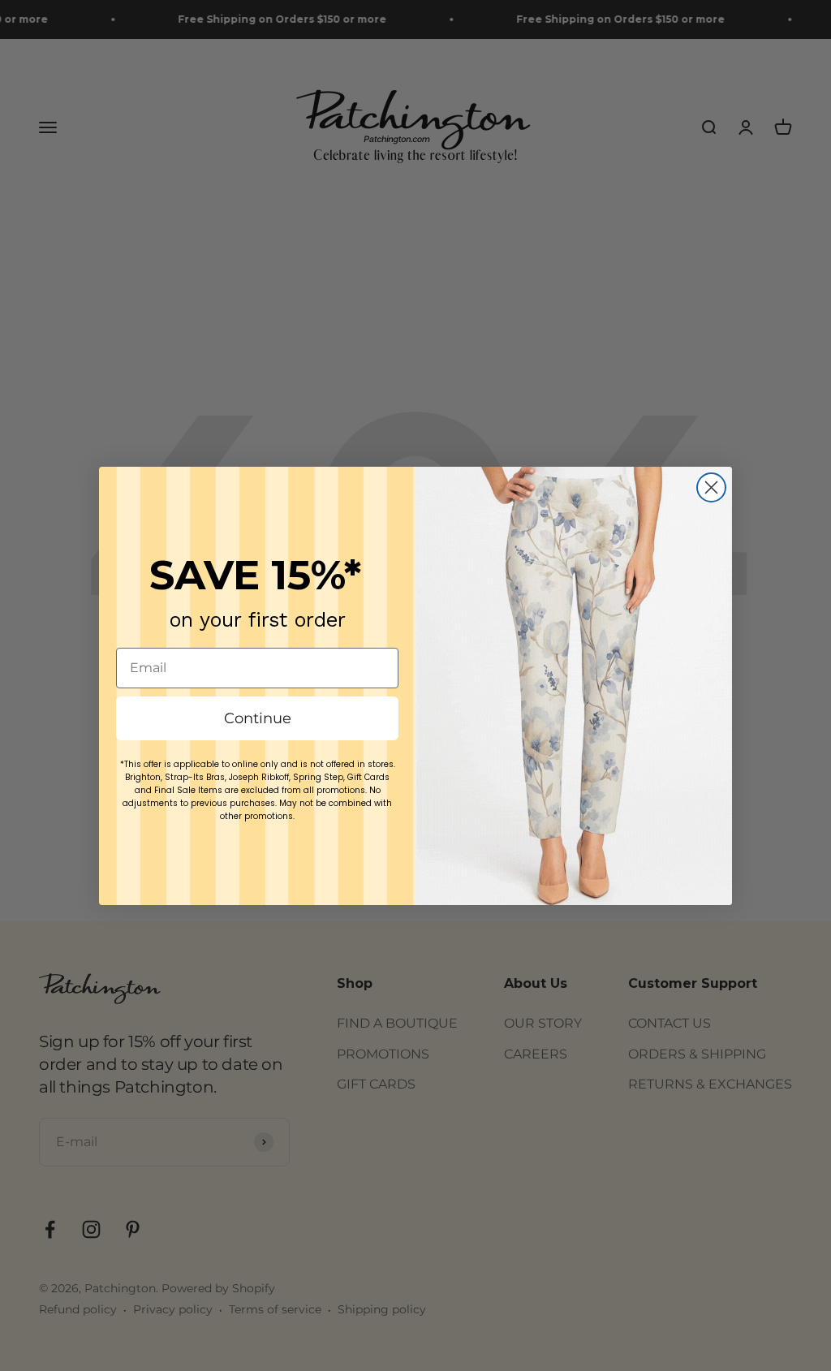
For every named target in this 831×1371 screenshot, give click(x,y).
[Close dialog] (711, 487)
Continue (257, 718)
